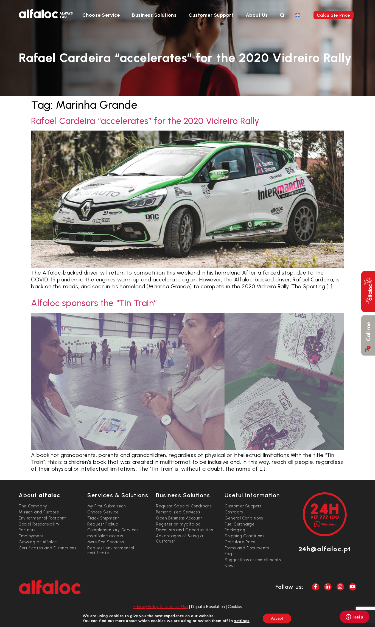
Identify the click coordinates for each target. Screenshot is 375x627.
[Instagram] (340, 587)
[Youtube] (352, 587)
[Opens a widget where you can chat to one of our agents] (354, 617)
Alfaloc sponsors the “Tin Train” (94, 303)
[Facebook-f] (315, 587)
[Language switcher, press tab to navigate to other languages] (298, 14)
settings (242, 620)
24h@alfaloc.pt (324, 549)
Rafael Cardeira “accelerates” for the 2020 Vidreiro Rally (145, 121)
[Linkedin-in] (328, 587)
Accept (277, 618)
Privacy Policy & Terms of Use (160, 606)
